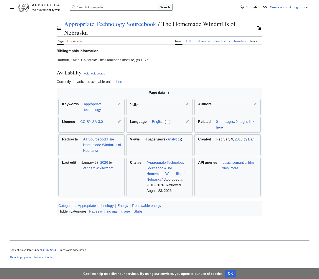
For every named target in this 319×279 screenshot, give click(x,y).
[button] (11, 7)
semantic (239, 162)
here (119, 82)
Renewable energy (146, 206)
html (251, 162)
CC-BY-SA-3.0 (91, 122)
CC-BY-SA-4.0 (49, 250)
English (158, 122)
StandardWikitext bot (97, 168)
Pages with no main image (109, 211)
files (225, 168)
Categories (66, 206)
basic (226, 162)
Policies (38, 257)
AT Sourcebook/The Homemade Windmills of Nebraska (102, 144)
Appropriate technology (96, 206)
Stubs (138, 211)
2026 (104, 162)
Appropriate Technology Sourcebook (110, 24)
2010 (239, 139)
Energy (122, 206)
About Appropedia (20, 257)
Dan (251, 139)
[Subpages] (258, 28)
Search (165, 7)
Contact (49, 257)
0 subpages (225, 122)
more (234, 168)
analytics (174, 139)
